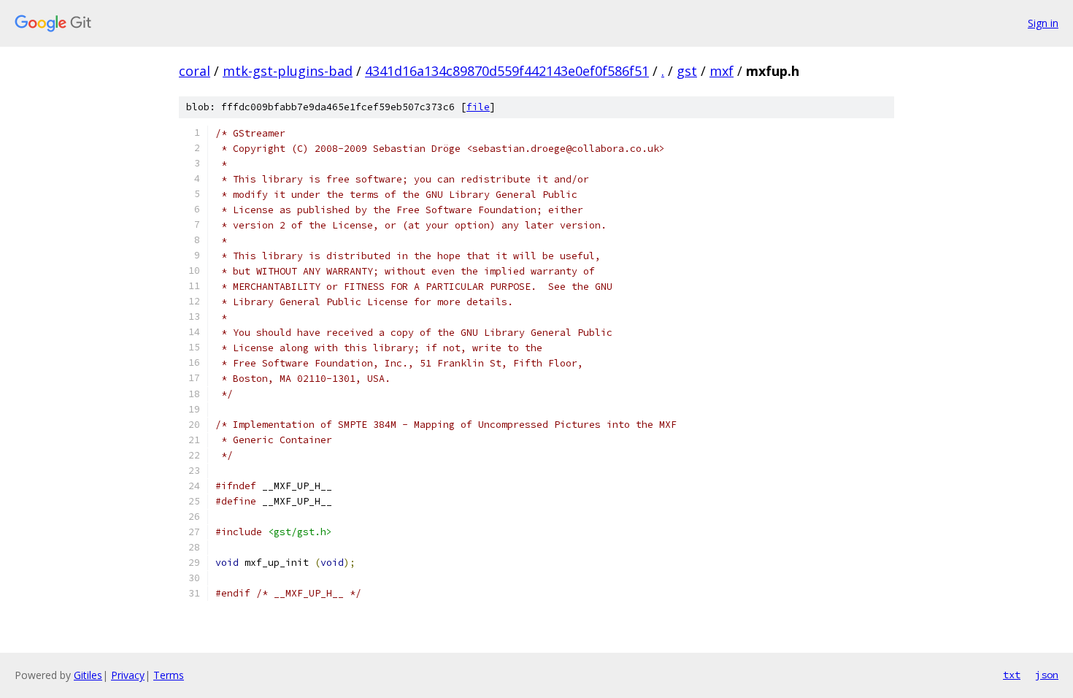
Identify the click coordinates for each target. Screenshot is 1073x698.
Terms (168, 675)
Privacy (128, 675)
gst (687, 71)
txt (1011, 674)
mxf (721, 71)
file (478, 107)
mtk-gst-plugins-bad (288, 71)
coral (194, 71)
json (1046, 674)
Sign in (1043, 23)
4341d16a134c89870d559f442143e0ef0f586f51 (507, 71)
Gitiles (88, 675)
